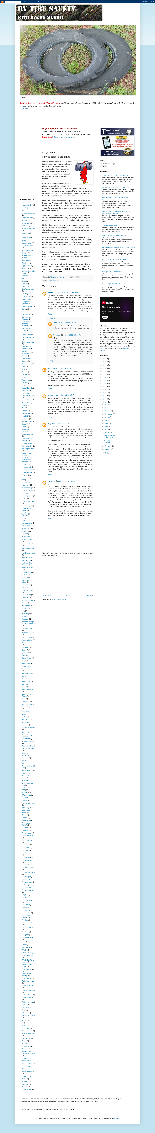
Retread (24, 676)
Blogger (116, 1118)
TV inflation (26, 1013)
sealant (24, 717)
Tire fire (24, 865)
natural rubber (27, 572)
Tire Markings (26, 887)
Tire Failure (26, 857)
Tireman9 (57, 335)
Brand (24, 278)
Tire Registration (27, 900)
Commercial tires (28, 342)
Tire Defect (26, 847)
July (106, 420)
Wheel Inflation (27, 1063)
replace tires (26, 666)
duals (24, 385)
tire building (26, 830)
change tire (26, 299)
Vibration (25, 1043)
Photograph (26, 605)
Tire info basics (27, 879)
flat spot (24, 411)
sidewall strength (28, 749)
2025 (105, 362)
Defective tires (27, 364)
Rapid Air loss (26, 658)
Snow (24, 760)
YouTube (25, 1087)
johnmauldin (53, 292)
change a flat (26, 296)
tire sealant (26, 907)
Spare (24, 763)
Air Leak (25, 220)
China (50, 280)
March (107, 432)
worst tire (25, 1084)
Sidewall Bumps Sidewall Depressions (27, 737)
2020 (105, 377)
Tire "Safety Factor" (26, 824)
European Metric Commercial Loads (28, 394)
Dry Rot (24, 374)
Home (68, 595)
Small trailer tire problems (27, 757)
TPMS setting (26, 969)
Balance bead (27, 243)
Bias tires (25, 263)
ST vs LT (25, 798)
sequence (25, 725)
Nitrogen (25, 577)
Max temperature (28, 539)
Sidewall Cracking (28, 741)
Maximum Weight (28, 548)
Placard (24, 608)
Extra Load (26, 402)
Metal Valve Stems (28, 553)
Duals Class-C (27, 388)
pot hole (24, 616)
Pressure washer (28, 633)
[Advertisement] (61, 118)
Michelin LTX (26, 560)
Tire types (25, 935)
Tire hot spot (26, 877)
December (109, 405)
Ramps (24, 655)
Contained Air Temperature (26, 347)
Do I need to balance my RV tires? (114, 260)
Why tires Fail (26, 1076)
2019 (105, 380)
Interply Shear (27, 490)
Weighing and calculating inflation (28, 1052)
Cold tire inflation (28, 337)
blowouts (25, 275)
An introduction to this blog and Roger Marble (118, 247)
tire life (24, 885)
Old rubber (25, 585)
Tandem (24, 818)
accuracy (25, 208)
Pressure (25, 619)
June (107, 423)
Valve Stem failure (28, 1034)
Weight (24, 1058)
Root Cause (26, 681)
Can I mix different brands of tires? (114, 235)
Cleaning (25, 312)
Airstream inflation (28, 228)
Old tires (25, 587)
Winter (24, 1079)
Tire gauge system (28, 867)
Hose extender (27, 446)
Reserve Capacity (28, 669)
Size (23, 753)
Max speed (26, 536)
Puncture (25, 647)
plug (23, 611)
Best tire (25, 253)
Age (23, 210)
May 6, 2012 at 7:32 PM (72, 335)
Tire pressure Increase (110, 225)
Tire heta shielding (28, 872)
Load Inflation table (28, 501)
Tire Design (26, 850)
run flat (24, 687)
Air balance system (28, 213)
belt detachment (27, 246)
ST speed (25, 780)
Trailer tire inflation (28, 997)
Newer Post (47, 595)
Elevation (25, 391)
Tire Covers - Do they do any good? (115, 175)
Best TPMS (26, 260)
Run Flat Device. (28, 689)
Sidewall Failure (27, 746)
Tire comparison (27, 836)
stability (24, 800)
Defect (24, 361)
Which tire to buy (28, 1071)
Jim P (50, 369)
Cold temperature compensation (28, 334)
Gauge (24, 424)
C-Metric (25, 284)
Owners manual (27, 600)
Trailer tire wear (27, 1002)
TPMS (24, 950)
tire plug (24, 895)
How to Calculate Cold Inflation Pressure (28, 460)
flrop (49, 424)
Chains (24, 294)
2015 (105, 393)
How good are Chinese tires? (112, 272)
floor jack (25, 416)
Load (23, 498)
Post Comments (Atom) (60, 599)
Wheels (24, 1069)
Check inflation (27, 306)
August (107, 417)
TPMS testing (26, 978)
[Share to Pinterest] (78, 277)
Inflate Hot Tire (27, 472)
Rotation (25, 684)
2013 (105, 399)
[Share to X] (74, 277)
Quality (55, 280)
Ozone (24, 603)
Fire (23, 408)
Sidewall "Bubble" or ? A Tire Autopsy (115, 187)
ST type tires (26, 795)
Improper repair (27, 470)
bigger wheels (27, 266)
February (108, 446)
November (109, 408)
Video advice (26, 1046)
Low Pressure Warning (27, 514)
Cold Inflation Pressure (26, 318)
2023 (105, 368)
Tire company (26, 833)
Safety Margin (27, 704)
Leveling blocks (27, 496)
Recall (24, 661)
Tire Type (25, 932)
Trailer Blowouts (27, 985)
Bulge (24, 281)
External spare (27, 400)
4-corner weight (27, 205)
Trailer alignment (28, 981)
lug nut (24, 520)
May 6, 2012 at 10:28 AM (67, 323)
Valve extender (27, 1031)
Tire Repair (26, 905)
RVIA (23, 699)
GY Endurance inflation (27, 439)
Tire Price (25, 897)
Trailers (24, 1005)
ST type (24, 792)
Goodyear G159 (27, 434)
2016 (105, 390)
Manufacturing (27, 523)
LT (22, 518)
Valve (24, 1025)
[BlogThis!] (72, 277)
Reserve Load (27, 673)
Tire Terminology (28, 927)
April (106, 429)
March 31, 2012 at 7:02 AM (62, 369)
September (109, 414)
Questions (25, 653)
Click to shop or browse (64, 137)
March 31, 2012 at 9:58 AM (65, 395)
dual (23, 377)
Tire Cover (25, 845)
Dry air (24, 372)
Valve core (25, 1028)
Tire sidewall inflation (26, 916)
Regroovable (26, 663)
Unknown (51, 395)
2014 (105, 396)
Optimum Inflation (28, 590)
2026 (105, 359)
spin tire (24, 773)
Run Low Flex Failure (27, 695)
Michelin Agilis (27, 557)
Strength (25, 815)
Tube (23, 1010)
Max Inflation (26, 528)
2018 (105, 383)
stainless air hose (28, 803)
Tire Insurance (27, 882)
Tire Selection (26, 910)
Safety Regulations (28, 707)
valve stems (26, 1038)
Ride (23, 679)
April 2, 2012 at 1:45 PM (67, 481)
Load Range (26, 506)
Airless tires (26, 223)
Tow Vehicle (26, 947)
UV (23, 1023)
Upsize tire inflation (28, 1015)
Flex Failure (26, 413)
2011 (105, 453)
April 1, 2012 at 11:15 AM (61, 424)
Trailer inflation (27, 995)
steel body (25, 808)
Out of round (26, 595)
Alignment (25, 233)
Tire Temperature (28, 923)
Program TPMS (27, 637)
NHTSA (24, 575)
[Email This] (70, 277)
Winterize (25, 1081)
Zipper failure (26, 1089)
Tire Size (25, 920)
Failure (24, 405)
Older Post (89, 595)
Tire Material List (28, 890)
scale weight (26, 711)
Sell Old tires (26, 719)
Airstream (25, 226)
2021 (105, 374)
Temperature (26, 820)
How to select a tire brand (109, 436)
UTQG (24, 1020)
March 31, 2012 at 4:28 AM (68, 292)
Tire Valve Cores (27, 937)
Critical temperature (26, 352)
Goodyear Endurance (26, 430)
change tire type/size (26, 303)
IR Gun (24, 493)
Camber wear (26, 286)
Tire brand (25, 827)
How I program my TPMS (111, 284)
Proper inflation (27, 640)
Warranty (25, 1049)
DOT (23, 369)
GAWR (24, 427)
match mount (26, 526)
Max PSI (25, 534)
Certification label (28, 289)
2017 (105, 387)
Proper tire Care (27, 643)
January (108, 449)
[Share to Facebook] (76, 277)
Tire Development (28, 853)
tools (23, 942)
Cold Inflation (26, 314)
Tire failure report (28, 860)
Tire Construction (28, 840)
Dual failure (26, 380)
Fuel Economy (27, 421)
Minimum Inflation (28, 567)
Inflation (24, 475)
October (108, 411)
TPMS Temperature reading (26, 974)
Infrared (24, 482)
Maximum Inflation (28, 544)
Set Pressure (26, 732)
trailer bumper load (28, 990)
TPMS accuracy (27, 953)
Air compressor (27, 218)
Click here (24, 108)
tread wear (25, 1007)
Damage (25, 356)
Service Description (29, 727)
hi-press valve (27, 443)
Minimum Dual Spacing (27, 564)
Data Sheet (26, 358)
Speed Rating (26, 770)
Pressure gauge (27, 628)
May (106, 426)
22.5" (23, 202)
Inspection (25, 485)
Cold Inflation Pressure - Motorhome (26, 323)
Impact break (26, 467)
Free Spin (25, 419)
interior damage (27, 488)
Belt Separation (27, 250)
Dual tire (25, 383)
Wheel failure (26, 1061)
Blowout (24, 268)
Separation (26, 722)
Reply (50, 314)
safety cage (26, 701)
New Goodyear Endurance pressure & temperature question (116, 212)
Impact (24, 464)
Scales (24, 714)
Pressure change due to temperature (29, 622)
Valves (24, 1041)
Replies (52, 319)
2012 (105, 402)
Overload (25, 597)
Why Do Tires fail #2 (109, 441)
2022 (105, 371)
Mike (55, 323)
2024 (105, 365)
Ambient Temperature (26, 237)
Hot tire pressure (28, 449)
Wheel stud (26, 1066)
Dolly (23, 366)
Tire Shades (26, 913)
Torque (24, 945)
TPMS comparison (28, 955)
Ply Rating (25, 614)
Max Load (25, 531)
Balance (24, 240)
